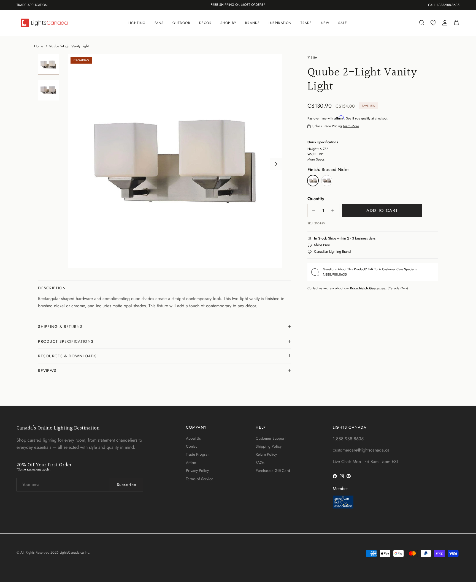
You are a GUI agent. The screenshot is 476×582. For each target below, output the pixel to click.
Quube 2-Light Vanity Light (69, 45)
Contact (192, 446)
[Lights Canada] (44, 23)
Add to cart (382, 210)
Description (52, 288)
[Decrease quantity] (312, 211)
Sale (342, 22)
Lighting (137, 22)
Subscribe (126, 484)
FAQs (260, 462)
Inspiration (280, 22)
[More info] (379, 238)
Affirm (191, 462)
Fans (159, 22)
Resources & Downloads (67, 356)
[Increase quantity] (334, 211)
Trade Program (198, 454)
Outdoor (181, 22)
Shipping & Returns (60, 326)
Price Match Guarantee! (368, 287)
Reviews (47, 370)
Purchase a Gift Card (273, 470)
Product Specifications (65, 341)
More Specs (315, 159)
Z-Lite (312, 58)
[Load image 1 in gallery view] (175, 161)
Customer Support (270, 438)
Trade (306, 22)
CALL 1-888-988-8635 (443, 4)
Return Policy (266, 454)
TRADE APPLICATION (32, 4)
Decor (205, 22)
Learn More (351, 126)
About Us (193, 438)
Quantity (315, 199)
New (325, 22)
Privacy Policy (197, 470)
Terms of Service (199, 479)
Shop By (228, 22)
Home (38, 45)
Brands (252, 22)
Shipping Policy (269, 446)
